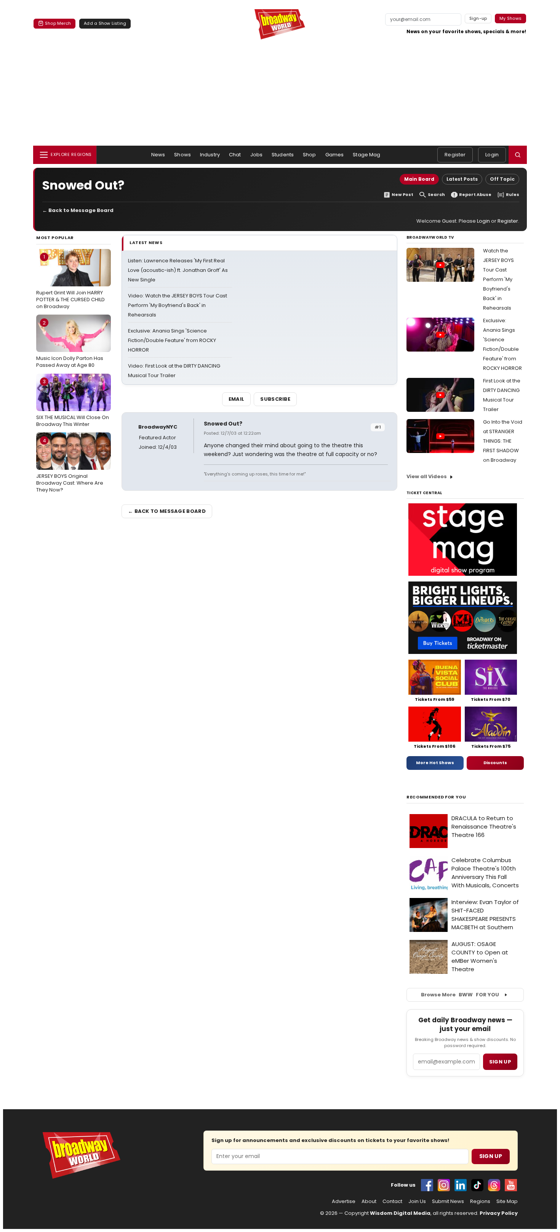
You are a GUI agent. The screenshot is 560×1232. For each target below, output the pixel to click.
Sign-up (478, 18)
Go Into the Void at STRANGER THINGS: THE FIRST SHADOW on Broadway (502, 441)
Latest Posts (462, 179)
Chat (235, 154)
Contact (392, 1201)
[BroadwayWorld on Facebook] (427, 1185)
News (158, 154)
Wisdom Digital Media (400, 1213)
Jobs (256, 154)
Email (237, 399)
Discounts (495, 763)
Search (436, 194)
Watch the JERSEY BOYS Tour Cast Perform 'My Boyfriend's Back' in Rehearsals (498, 279)
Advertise (343, 1201)
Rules (512, 194)
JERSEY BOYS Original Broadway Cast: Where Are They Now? (69, 465)
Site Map (507, 1201)
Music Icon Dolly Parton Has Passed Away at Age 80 (69, 344)
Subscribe (275, 399)
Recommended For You (436, 797)
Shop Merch (58, 23)
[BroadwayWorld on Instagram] (444, 1185)
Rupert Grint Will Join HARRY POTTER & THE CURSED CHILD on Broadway (70, 281)
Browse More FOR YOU (460, 994)
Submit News (448, 1201)
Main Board (419, 179)
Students (283, 154)
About (369, 1201)
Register (455, 154)
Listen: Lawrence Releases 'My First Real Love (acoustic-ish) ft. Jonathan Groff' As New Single (178, 270)
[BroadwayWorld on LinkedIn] (460, 1185)
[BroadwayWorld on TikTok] (477, 1185)
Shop (309, 154)
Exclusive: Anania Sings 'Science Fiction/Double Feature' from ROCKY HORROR (172, 340)
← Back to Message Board (78, 210)
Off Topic (502, 179)
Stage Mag (366, 154)
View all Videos (426, 476)
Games (334, 154)
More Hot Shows (435, 763)
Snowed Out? (223, 423)
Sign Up (490, 1156)
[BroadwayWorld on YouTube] (511, 1185)
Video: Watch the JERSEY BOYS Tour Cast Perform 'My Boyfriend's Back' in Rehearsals (177, 305)
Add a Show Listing (105, 23)
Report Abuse (475, 194)
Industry (210, 154)
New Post (402, 194)
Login (492, 154)
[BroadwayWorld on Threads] (494, 1185)
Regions (480, 1201)
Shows (182, 154)
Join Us (417, 1201)
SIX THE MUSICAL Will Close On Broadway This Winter (72, 402)
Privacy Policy (499, 1213)
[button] (518, 155)
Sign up (500, 1061)
